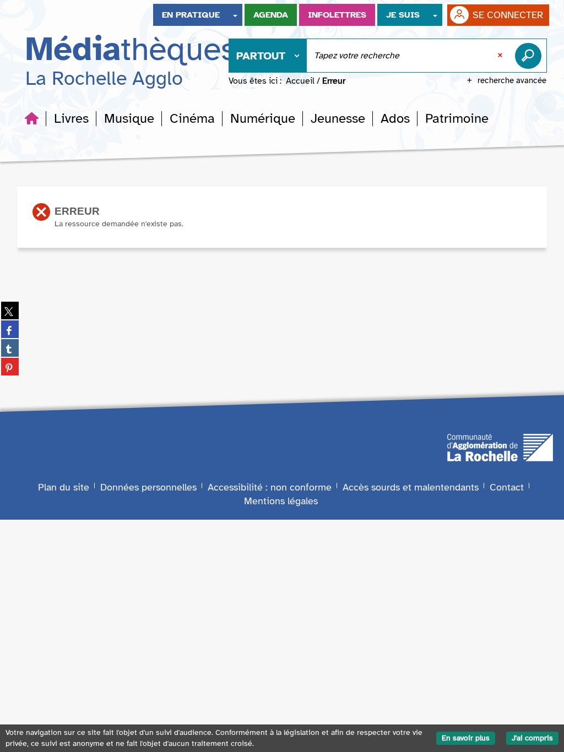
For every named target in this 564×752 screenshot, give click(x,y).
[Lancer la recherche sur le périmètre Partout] (530, 55)
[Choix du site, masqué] (235, 15)
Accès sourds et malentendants (411, 487)
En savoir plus (466, 738)
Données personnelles (148, 487)
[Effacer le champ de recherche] (501, 55)
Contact (507, 487)
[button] (71, 118)
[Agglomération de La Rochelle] (500, 446)
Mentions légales (281, 501)
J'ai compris (532, 738)
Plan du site (63, 487)
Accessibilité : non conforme (270, 487)
